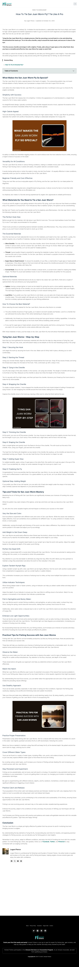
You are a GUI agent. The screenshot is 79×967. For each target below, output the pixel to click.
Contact (51, 925)
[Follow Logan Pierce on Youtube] (18, 861)
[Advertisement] (39, 877)
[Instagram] (37, 930)
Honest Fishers (47, 956)
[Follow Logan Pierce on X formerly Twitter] (14, 861)
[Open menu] (75, 4)
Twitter (52, 841)
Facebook (46, 841)
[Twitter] (33, 930)
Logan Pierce (15, 849)
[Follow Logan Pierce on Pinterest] (21, 861)
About (27, 925)
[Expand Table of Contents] (73, 71)
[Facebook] (45, 930)
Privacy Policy (33, 925)
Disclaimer (39, 925)
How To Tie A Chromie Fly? (14, 65)
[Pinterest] (41, 930)
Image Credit (45, 925)
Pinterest (61, 841)
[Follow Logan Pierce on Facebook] (11, 861)
